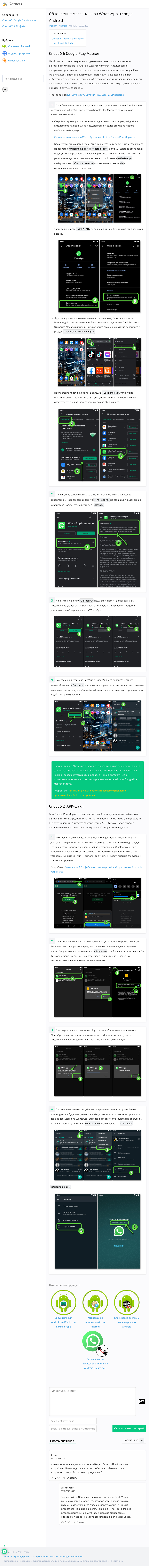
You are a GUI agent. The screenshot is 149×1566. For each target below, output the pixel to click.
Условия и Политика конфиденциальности (60, 1556)
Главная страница (13, 1556)
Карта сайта (30, 1556)
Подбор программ (19, 53)
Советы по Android (19, 46)
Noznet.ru (17, 3)
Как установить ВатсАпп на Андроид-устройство (95, 94)
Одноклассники (17, 60)
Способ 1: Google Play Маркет (68, 38)
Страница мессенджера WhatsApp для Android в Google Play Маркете (94, 136)
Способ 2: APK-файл (62, 42)
